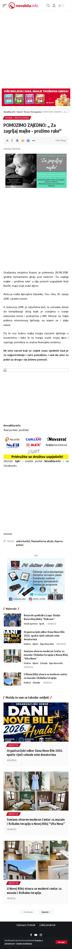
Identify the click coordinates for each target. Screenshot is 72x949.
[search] (48, 5)
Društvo (27, 644)
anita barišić (23, 541)
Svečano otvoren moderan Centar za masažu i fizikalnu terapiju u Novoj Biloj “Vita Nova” (46, 655)
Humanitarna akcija (42, 541)
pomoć (19, 544)
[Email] (22, 140)
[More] (33, 140)
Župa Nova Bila (47, 644)
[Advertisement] (36, 49)
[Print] (28, 140)
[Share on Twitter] (17, 140)
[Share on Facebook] (11, 140)
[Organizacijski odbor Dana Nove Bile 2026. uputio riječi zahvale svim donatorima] (12, 636)
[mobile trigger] (6, 5)
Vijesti (35, 644)
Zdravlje (44, 663)
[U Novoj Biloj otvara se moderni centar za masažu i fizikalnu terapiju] (12, 679)
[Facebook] (31, 935)
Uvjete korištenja (24, 943)
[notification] (54, 6)
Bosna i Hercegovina (17, 118)
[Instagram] (40, 935)
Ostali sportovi (31, 623)
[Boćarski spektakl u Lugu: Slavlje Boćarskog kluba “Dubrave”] (12, 620)
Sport (41, 623)
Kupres (59, 541)
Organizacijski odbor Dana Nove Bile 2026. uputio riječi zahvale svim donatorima (44, 635)
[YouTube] (35, 935)
